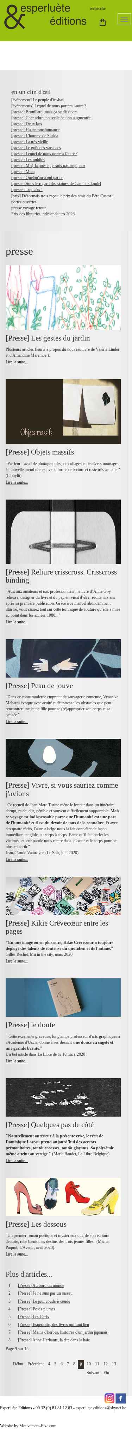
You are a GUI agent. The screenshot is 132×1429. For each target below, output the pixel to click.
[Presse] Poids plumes (36, 1309)
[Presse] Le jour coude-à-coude (44, 1301)
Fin (106, 1372)
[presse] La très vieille (29, 141)
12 (105, 1363)
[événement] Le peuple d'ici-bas (37, 99)
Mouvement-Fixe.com (37, 1425)
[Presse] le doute (30, 1025)
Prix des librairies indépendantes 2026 (43, 213)
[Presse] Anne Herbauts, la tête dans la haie (54, 1340)
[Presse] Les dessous (36, 1224)
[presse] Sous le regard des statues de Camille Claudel (56, 183)
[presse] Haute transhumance (35, 129)
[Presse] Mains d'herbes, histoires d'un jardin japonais (63, 1332)
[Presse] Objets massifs (40, 452)
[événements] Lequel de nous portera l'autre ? (48, 105)
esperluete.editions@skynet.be (101, 1407)
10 (89, 1363)
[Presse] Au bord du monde (41, 1285)
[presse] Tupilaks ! (27, 189)
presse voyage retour (28, 207)
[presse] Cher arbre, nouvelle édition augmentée (50, 117)
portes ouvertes (24, 201)
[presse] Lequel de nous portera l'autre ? (44, 153)
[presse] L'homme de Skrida (34, 135)
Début (18, 1363)
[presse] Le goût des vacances (36, 147)
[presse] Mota (22, 171)
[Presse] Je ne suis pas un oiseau (45, 1293)
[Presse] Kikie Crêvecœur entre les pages (57, 927)
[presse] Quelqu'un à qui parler (37, 177)
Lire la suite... (17, 362)
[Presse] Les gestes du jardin (48, 338)
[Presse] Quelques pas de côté (50, 1124)
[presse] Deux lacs (26, 123)
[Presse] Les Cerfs (33, 1316)
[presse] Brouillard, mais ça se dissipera (44, 111)
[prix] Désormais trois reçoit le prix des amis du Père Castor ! (62, 195)
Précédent (35, 1363)
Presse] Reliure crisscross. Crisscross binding (61, 576)
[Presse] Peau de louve (39, 685)
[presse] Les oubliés (28, 159)
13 (114, 1363)
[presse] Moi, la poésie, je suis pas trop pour (48, 165)
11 (97, 1363)
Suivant (93, 1372)
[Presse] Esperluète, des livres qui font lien (53, 1324)
